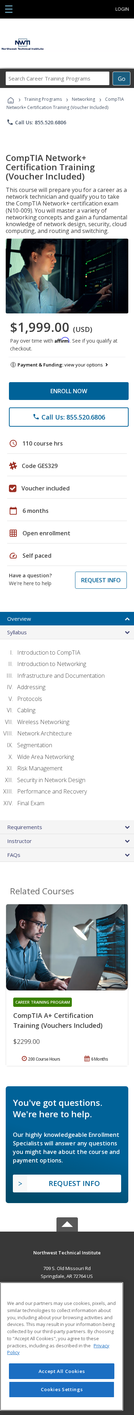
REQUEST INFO (101, 580)
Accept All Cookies (62, 1371)
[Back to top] (67, 1252)
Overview (19, 618)
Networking (83, 99)
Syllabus (17, 632)
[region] (61, 1346)
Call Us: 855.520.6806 (36, 122)
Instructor (19, 840)
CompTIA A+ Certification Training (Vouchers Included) (58, 1020)
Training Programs (43, 99)
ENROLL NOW (68, 391)
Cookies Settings (62, 1389)
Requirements (24, 827)
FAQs (13, 854)
